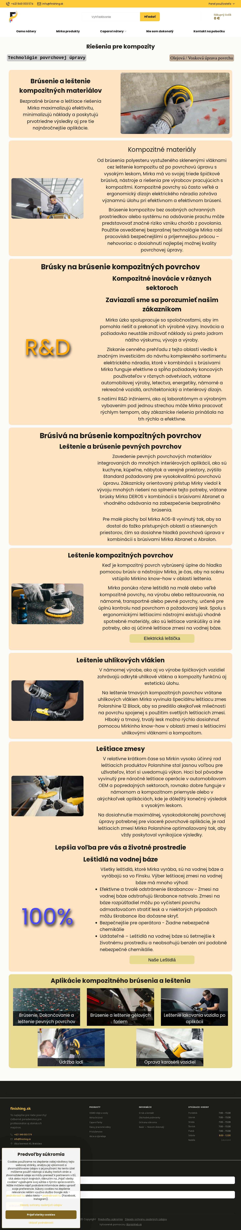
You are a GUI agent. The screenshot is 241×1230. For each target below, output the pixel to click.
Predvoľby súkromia (110, 1219)
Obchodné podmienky (149, 1117)
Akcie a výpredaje (97, 1136)
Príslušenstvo (95, 1131)
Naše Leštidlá (162, 959)
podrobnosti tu (15, 1195)
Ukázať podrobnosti (41, 1222)
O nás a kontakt (146, 1113)
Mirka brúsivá (95, 1117)
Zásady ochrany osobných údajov (146, 1219)
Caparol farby (95, 1122)
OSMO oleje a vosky (98, 1113)
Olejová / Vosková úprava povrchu (201, 57)
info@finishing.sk (22, 1139)
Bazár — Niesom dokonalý (151, 1127)
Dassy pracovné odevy (100, 1127)
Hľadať (150, 17)
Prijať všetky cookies (41, 1214)
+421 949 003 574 (23, 1134)
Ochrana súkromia (148, 1122)
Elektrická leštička (162, 638)
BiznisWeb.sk (134, 1224)
